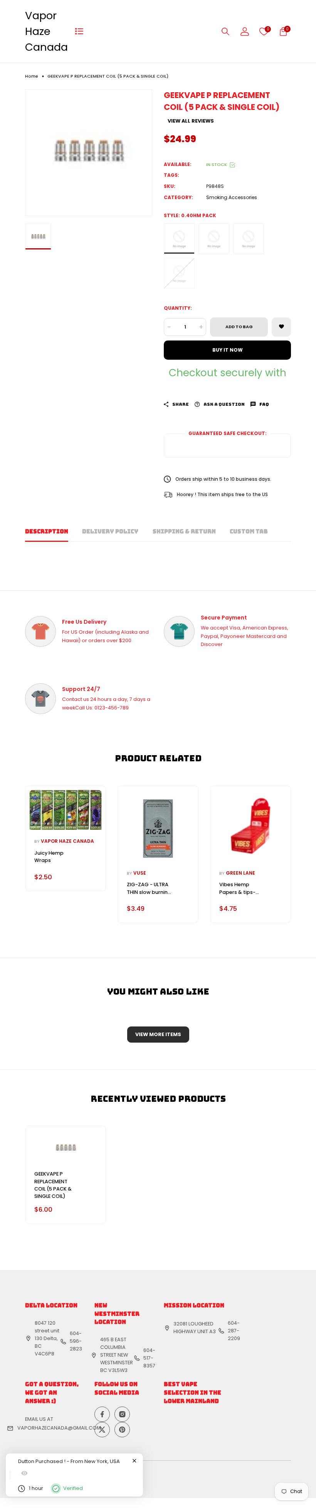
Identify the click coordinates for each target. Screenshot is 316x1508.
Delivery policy (110, 531)
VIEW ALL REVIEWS (191, 121)
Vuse (139, 873)
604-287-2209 (234, 1331)
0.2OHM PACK (248, 238)
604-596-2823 (76, 1341)
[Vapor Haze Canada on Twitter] (102, 1429)
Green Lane (240, 873)
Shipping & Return (184, 531)
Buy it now (227, 350)
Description (46, 531)
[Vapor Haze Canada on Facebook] (102, 1414)
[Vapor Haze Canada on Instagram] (122, 1414)
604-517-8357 (149, 1358)
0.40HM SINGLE (213, 238)
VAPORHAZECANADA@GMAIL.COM (59, 1428)
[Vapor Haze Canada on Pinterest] (122, 1429)
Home (31, 76)
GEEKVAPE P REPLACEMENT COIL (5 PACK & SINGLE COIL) (53, 1185)
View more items (158, 1034)
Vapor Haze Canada (46, 31)
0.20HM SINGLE (179, 273)
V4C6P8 (44, 1353)
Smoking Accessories (231, 197)
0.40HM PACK (179, 238)
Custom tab (249, 531)
